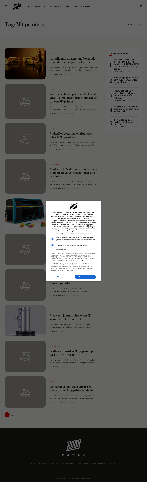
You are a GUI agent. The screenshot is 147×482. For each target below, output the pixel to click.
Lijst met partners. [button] (81, 260)
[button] (73, 249)
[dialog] (73, 241)
